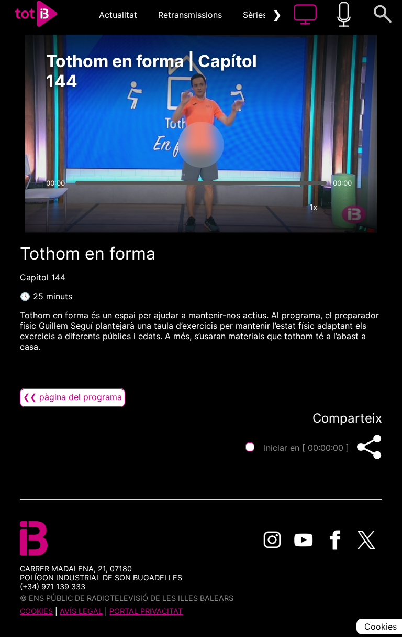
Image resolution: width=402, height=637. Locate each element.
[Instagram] (272, 540)
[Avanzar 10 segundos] (256, 145)
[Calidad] (282, 207)
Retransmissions (190, 14)
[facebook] (335, 540)
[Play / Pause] (201, 145)
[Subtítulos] (251, 207)
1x (313, 207)
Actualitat (118, 14)
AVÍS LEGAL (81, 611)
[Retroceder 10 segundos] (146, 145)
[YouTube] (303, 540)
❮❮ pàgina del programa (72, 397)
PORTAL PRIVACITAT (146, 611)
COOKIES (36, 611)
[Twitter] (366, 540)
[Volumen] (57, 207)
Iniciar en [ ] (306, 447)
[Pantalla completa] (345, 207)
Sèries (255, 14)
